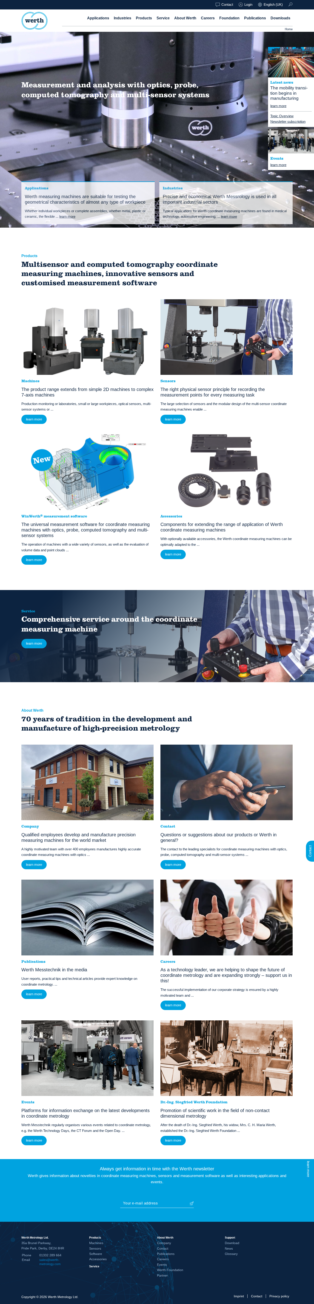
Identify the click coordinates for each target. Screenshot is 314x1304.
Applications (98, 18)
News (229, 1248)
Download (232, 1243)
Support (230, 1237)
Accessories (98, 1259)
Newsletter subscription (287, 121)
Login (248, 4)
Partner (162, 1275)
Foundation (229, 18)
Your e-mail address (140, 1203)
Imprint (239, 1296)
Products (144, 18)
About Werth (185, 18)
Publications (255, 18)
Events (162, 1264)
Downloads (280, 18)
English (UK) (273, 4)
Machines (96, 1243)
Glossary (231, 1254)
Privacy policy (279, 1296)
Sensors (95, 1248)
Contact (227, 4)
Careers (208, 18)
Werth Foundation (170, 1270)
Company (164, 1243)
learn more (278, 106)
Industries (122, 18)
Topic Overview (282, 116)
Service (163, 18)
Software (95, 1254)
